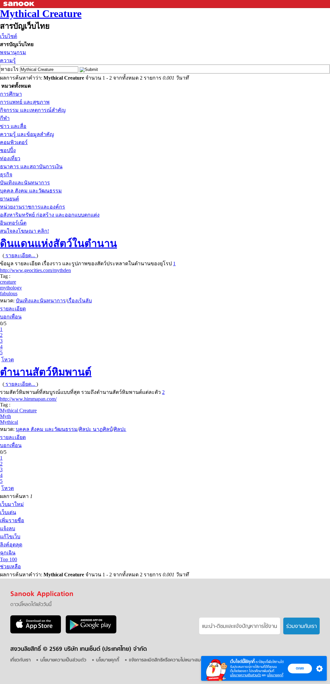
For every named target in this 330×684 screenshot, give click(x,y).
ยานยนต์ (9, 198)
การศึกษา (11, 94)
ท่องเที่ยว (10, 158)
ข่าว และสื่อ (13, 126)
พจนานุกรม (13, 52)
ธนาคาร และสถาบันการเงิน (31, 166)
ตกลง (300, 668)
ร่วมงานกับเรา (301, 626)
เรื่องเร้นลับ (79, 300)
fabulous (8, 293)
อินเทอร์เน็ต (13, 223)
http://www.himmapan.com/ (28, 399)
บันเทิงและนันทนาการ (25, 182)
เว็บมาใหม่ (12, 504)
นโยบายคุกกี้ (275, 675)
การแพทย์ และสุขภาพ (25, 102)
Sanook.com (19, 4)
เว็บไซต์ (8, 36)
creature (8, 282)
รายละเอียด (13, 308)
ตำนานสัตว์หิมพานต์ (46, 372)
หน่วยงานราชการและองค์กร (32, 207)
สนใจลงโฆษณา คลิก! (24, 231)
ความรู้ (8, 60)
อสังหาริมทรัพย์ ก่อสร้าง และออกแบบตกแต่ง (50, 215)
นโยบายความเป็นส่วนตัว (245, 675)
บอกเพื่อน (11, 316)
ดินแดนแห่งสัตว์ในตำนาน (58, 243)
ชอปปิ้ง (8, 150)
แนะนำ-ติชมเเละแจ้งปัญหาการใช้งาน (239, 626)
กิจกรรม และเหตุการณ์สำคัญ (33, 110)
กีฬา (5, 118)
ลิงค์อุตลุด (11, 544)
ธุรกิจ (6, 174)
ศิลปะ (120, 429)
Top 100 (8, 559)
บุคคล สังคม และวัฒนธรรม (31, 190)
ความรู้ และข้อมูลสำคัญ (27, 134)
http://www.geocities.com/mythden (35, 270)
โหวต (7, 359)
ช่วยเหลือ (10, 566)
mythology (11, 287)
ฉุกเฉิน (7, 552)
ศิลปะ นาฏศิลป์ (95, 429)
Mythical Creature (41, 13)
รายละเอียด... (20, 255)
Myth (5, 416)
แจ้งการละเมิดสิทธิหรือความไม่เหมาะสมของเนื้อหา (174, 660)
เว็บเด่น (8, 512)
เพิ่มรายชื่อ (12, 520)
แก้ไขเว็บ (10, 536)
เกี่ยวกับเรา (20, 660)
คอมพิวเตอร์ (14, 142)
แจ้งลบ (7, 528)
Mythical (9, 422)
